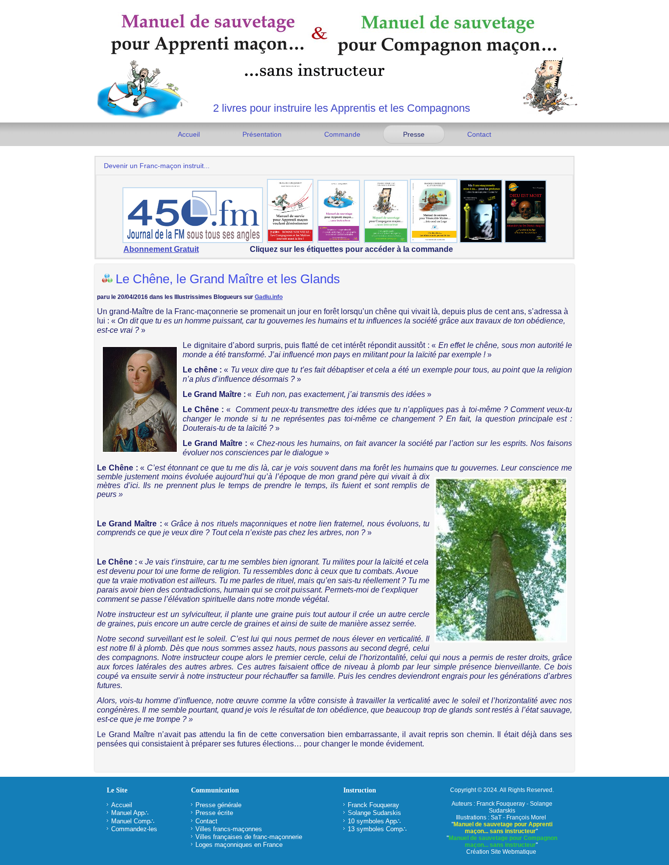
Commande (342, 134)
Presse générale (218, 805)
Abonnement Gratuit (161, 249)
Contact (479, 134)
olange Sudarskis (376, 812)
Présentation (262, 134)
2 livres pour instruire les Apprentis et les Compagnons (341, 108)
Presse (414, 134)
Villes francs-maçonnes (228, 829)
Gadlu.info (269, 297)
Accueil (189, 134)
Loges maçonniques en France (239, 844)
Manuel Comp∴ (132, 821)
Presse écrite (214, 812)
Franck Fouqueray (373, 805)
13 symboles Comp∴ (377, 829)
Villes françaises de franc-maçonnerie (248, 836)
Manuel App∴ (129, 812)
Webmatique (519, 851)
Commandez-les (134, 829)
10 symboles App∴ (374, 821)
